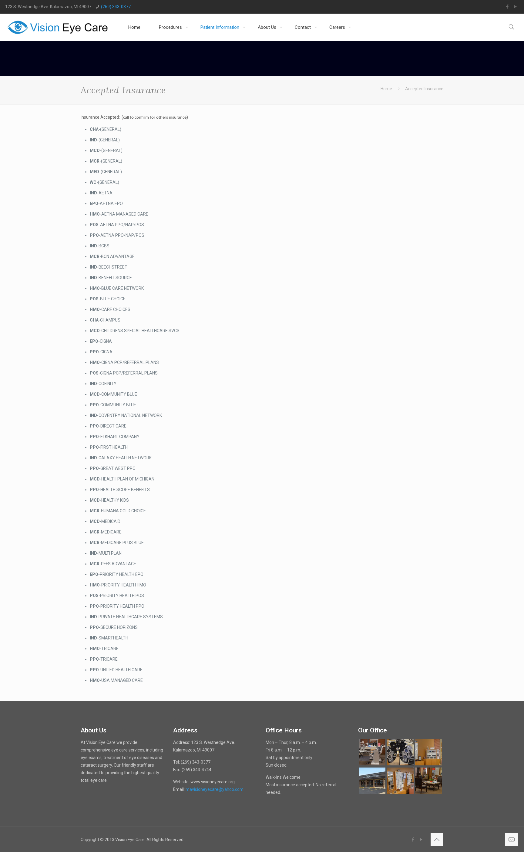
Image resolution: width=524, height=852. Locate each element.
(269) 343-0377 (116, 6)
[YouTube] (515, 6)
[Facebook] (507, 6)
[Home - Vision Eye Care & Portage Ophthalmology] (58, 27)
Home (386, 88)
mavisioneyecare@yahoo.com (215, 789)
